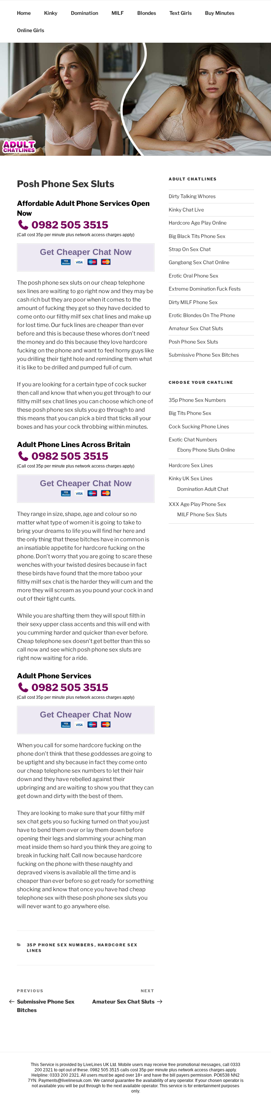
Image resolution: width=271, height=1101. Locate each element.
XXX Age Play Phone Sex (197, 504)
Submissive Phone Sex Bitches (204, 355)
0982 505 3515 (68, 225)
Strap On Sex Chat (190, 249)
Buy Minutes (219, 13)
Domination (84, 13)
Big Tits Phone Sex (190, 413)
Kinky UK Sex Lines (190, 478)
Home (24, 13)
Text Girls (180, 13)
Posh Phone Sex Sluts (193, 342)
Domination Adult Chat (202, 489)
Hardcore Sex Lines (191, 465)
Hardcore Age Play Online (198, 223)
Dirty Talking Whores (192, 196)
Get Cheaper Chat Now (86, 252)
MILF (118, 13)
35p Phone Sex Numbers (61, 944)
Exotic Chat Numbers (193, 439)
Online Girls (30, 30)
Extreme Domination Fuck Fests (205, 289)
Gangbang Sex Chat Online (199, 262)
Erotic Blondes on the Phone (202, 315)
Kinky (51, 13)
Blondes (146, 13)
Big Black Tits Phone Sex (197, 236)
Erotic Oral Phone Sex (193, 276)
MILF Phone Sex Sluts (202, 514)
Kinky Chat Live (186, 210)
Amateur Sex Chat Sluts (196, 328)
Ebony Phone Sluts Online (206, 450)
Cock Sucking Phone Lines (199, 426)
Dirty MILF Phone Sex (193, 302)
